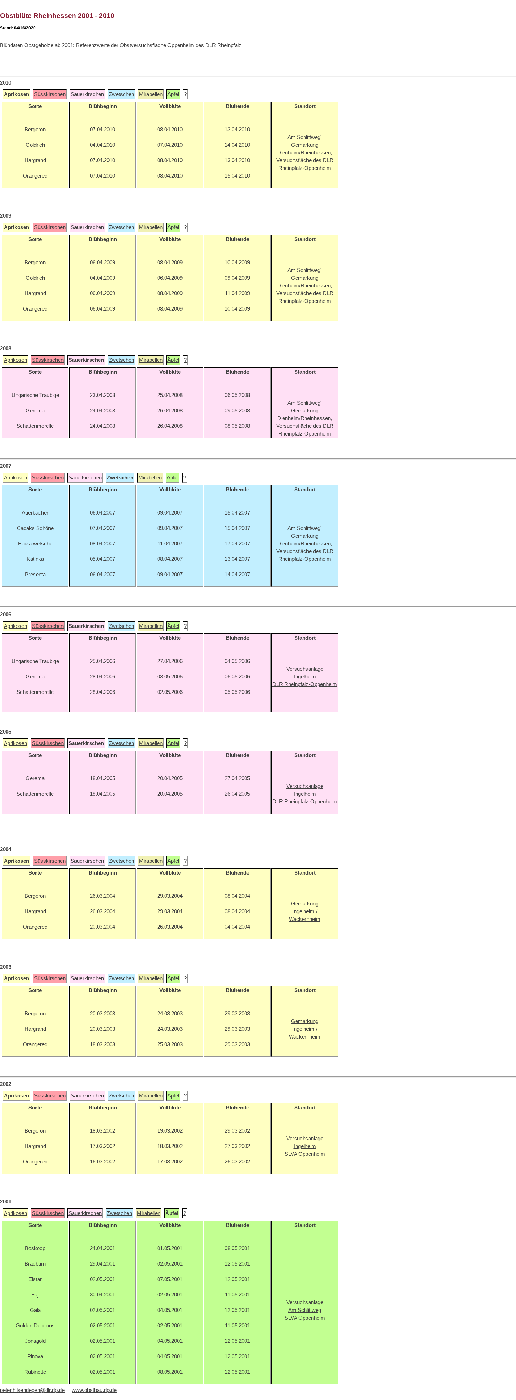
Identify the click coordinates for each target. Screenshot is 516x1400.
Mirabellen (151, 94)
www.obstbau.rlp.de (94, 1390)
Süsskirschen (50, 94)
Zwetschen (121, 94)
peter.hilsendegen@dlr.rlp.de (32, 1390)
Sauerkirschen (87, 94)
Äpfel (173, 94)
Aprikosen (15, 360)
